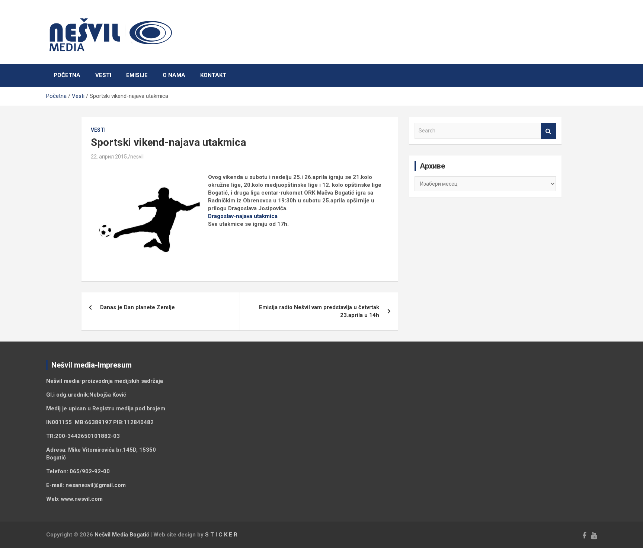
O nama (174, 75)
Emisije (137, 75)
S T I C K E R (221, 534)
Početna (67, 75)
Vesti (103, 75)
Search (548, 131)
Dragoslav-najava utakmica (243, 216)
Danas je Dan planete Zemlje (137, 307)
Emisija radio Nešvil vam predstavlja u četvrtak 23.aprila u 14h (319, 311)
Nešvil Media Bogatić (122, 534)
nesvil (137, 157)
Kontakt (213, 75)
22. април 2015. (109, 157)
